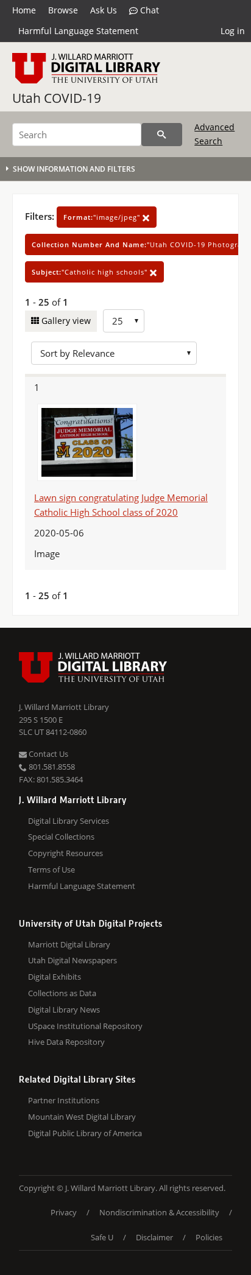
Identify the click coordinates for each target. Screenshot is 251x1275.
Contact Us (47, 753)
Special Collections (61, 836)
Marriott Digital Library (69, 944)
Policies (209, 1237)
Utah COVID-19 (56, 98)
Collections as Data (62, 993)
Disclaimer (154, 1237)
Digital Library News (64, 1009)
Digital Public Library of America (85, 1133)
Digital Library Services (68, 820)
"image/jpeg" (103, 217)
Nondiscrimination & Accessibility (159, 1212)
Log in (233, 31)
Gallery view (65, 320)
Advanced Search (214, 133)
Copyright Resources (65, 853)
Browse (63, 10)
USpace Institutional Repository (85, 1025)
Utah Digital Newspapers (72, 960)
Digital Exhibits (54, 976)
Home (24, 10)
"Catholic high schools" (91, 271)
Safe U (102, 1237)
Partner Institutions (63, 1100)
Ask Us (103, 10)
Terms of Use (51, 869)
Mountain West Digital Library (82, 1116)
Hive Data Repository (66, 1041)
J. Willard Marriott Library (64, 706)
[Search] (161, 134)
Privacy (64, 1212)
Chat (148, 10)
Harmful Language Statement (78, 31)
